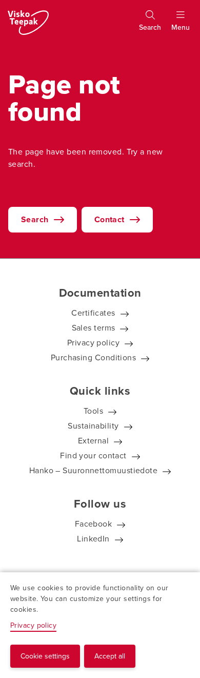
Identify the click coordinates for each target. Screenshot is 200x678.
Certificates (93, 312)
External (93, 440)
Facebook (93, 523)
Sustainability (93, 425)
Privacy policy (93, 342)
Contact (109, 219)
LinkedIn (93, 538)
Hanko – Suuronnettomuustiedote (93, 470)
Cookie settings (45, 656)
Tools (93, 410)
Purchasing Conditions (93, 357)
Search (35, 219)
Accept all (109, 656)
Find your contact (93, 455)
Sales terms (93, 327)
